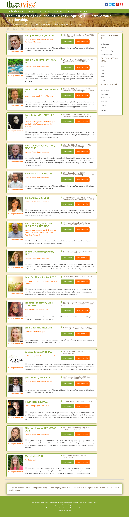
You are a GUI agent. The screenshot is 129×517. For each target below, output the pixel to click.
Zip (8, 29)
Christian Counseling (107, 51)
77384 (103, 80)
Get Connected (33, 11)
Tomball (103, 106)
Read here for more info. (64, 510)
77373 (103, 77)
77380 (103, 67)
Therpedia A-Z (50, 11)
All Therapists (105, 44)
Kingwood (104, 102)
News (62, 11)
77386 (22, 29)
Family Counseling (106, 54)
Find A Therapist (15, 11)
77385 (103, 70)
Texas (15, 29)
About (70, 11)
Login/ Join (81, 11)
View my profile (82, 42)
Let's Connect (67, 42)
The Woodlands (105, 98)
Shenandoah (104, 94)
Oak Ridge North (106, 90)
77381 (103, 73)
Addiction (103, 47)
